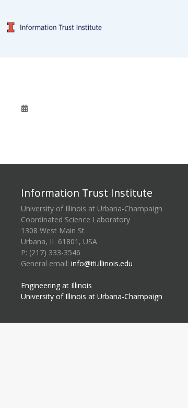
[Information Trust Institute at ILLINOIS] (94, 6)
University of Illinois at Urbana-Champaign (91, 296)
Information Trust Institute (86, 193)
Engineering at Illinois (56, 285)
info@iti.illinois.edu (102, 263)
